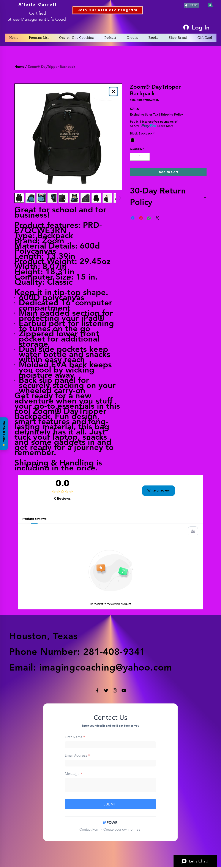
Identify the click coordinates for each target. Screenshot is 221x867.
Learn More (165, 126)
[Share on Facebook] (132, 218)
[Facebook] (97, 690)
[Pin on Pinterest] (141, 218)
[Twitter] (106, 690)
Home (19, 67)
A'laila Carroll (38, 4)
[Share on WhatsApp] (149, 218)
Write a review (158, 490)
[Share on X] (157, 218)
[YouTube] (123, 690)
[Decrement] (133, 157)
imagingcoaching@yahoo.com (105, 667)
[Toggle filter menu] (193, 531)
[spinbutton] (140, 157)
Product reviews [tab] (34, 519)
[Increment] (146, 157)
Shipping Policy (172, 114)
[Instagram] (115, 690)
